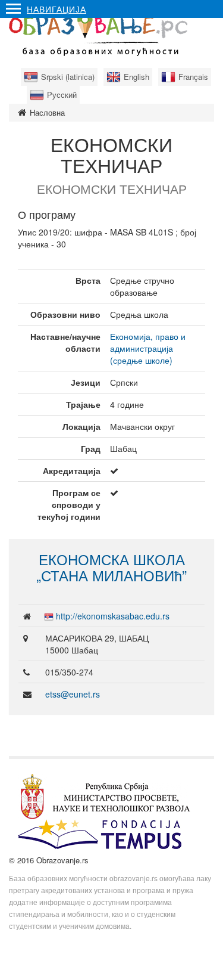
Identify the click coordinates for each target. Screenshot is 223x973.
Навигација (56, 9)
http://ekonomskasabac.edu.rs (112, 616)
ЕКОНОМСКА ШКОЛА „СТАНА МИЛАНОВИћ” (111, 567)
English (136, 76)
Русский (62, 94)
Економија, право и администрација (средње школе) (148, 348)
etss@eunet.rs (72, 694)
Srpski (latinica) (68, 76)
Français (193, 76)
